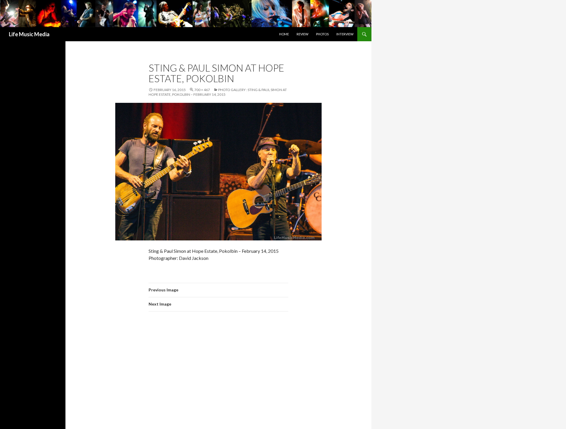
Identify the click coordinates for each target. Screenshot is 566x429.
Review (302, 34)
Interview (344, 34)
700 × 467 (202, 90)
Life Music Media (29, 34)
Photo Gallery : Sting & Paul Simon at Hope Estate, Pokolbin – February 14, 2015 (218, 92)
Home (284, 34)
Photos (322, 34)
